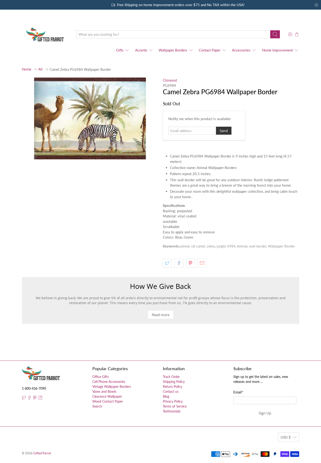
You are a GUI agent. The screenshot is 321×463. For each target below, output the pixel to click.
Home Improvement (277, 50)
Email (238, 392)
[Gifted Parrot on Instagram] (40, 398)
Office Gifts (100, 377)
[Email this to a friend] (202, 263)
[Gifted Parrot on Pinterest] (35, 398)
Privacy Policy (173, 401)
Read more (160, 314)
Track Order (171, 377)
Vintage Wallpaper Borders (111, 386)
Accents (141, 50)
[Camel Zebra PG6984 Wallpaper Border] (90, 118)
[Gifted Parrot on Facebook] (29, 398)
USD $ (286, 437)
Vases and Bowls (104, 391)
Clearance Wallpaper (107, 396)
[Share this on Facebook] (178, 263)
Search (97, 406)
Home (26, 69)
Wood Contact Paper (107, 401)
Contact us (171, 391)
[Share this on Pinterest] (190, 263)
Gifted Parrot (42, 453)
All (40, 69)
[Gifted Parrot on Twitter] (24, 398)
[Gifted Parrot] (45, 34)
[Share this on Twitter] (167, 263)
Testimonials (171, 411)
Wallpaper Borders (173, 50)
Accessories (241, 50)
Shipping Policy (174, 382)
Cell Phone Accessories (108, 382)
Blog (166, 396)
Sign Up (265, 413)
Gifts (120, 50)
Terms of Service (175, 406)
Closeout (170, 80)
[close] (316, 5)
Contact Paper (209, 50)
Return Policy (172, 386)
